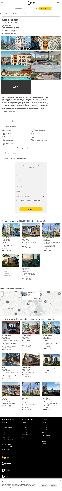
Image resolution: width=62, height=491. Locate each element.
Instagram (44, 441)
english (58, 2)
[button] (36, 8)
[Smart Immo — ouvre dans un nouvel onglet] (11, 476)
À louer (3, 434)
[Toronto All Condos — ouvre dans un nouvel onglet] (11, 470)
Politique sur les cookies (13, 487)
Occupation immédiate (7, 439)
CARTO (60, 315)
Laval (23, 425)
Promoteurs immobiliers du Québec (11, 446)
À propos (44, 422)
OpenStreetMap (49, 315)
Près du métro (5, 437)
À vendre (4, 432)
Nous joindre (45, 427)
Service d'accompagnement (49, 430)
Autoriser (44, 485)
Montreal (24, 422)
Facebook (44, 438)
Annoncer (44, 425)
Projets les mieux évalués (8, 427)
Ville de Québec (26, 434)
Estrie (23, 437)
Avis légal (44, 432)
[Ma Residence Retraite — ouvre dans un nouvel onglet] (11, 464)
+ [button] (2, 293)
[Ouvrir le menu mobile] (2, 3)
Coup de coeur (5, 425)
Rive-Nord (24, 427)
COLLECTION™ (5, 422)
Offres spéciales (6, 442)
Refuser (53, 485)
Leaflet (43, 315)
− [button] (2, 295)
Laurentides (25, 430)
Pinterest (44, 443)
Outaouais (24, 432)
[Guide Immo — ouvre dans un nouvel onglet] (11, 457)
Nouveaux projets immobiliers (9, 430)
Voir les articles (5, 449)
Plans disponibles (6, 444)
